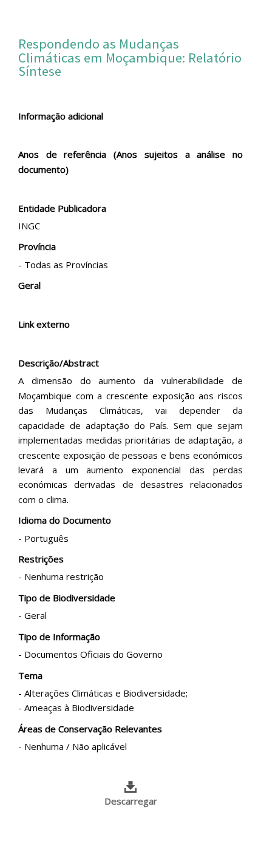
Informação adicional (60, 116)
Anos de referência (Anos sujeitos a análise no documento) (130, 161)
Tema (30, 675)
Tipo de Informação (59, 636)
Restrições (41, 559)
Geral (29, 285)
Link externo (44, 324)
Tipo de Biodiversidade (66, 598)
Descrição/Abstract (58, 363)
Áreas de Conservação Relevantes (90, 729)
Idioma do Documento (64, 520)
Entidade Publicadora (62, 208)
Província (37, 246)
